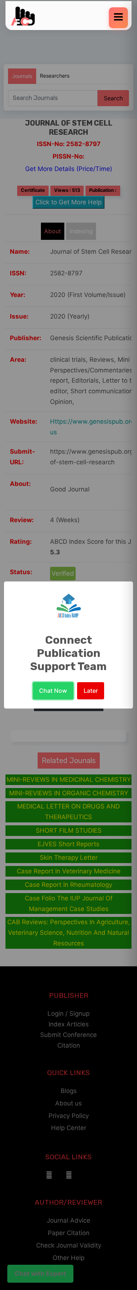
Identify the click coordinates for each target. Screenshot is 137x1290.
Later (91, 690)
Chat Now (53, 690)
